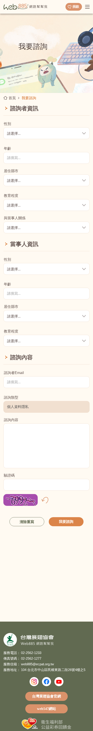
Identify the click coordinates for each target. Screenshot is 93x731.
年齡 (7, 148)
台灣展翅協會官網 (46, 696)
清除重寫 (27, 522)
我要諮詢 (66, 522)
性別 (7, 124)
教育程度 (11, 196)
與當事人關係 (15, 218)
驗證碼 (9, 475)
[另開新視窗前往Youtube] (58, 681)
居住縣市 (11, 171)
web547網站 (46, 709)
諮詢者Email (14, 373)
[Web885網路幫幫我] (25, 6)
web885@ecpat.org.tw (37, 664)
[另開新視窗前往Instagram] (34, 681)
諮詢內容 (11, 420)
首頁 (12, 98)
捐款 (75, 6)
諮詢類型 (11, 397)
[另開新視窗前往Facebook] (46, 681)
